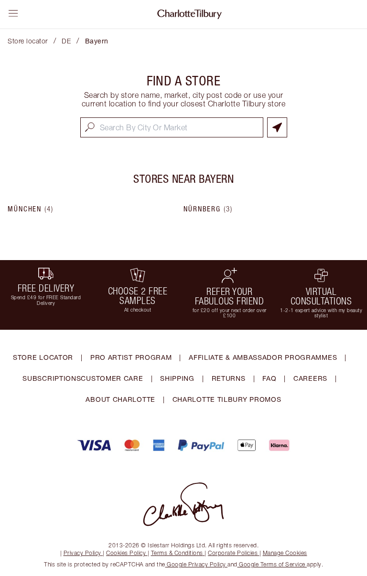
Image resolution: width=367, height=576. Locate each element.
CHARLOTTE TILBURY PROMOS (227, 399)
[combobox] (171, 127)
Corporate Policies (233, 552)
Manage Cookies (285, 552)
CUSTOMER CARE (112, 378)
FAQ (269, 378)
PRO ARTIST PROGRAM (131, 357)
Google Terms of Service (272, 564)
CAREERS (310, 378)
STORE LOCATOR (43, 357)
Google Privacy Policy (196, 564)
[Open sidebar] (13, 13)
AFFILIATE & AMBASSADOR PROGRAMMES (263, 357)
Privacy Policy (82, 552)
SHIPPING (177, 378)
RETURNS (229, 378)
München (31, 209)
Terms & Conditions (177, 552)
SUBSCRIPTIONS (51, 378)
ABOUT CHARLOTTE (120, 399)
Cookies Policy (126, 552)
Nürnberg (208, 209)
